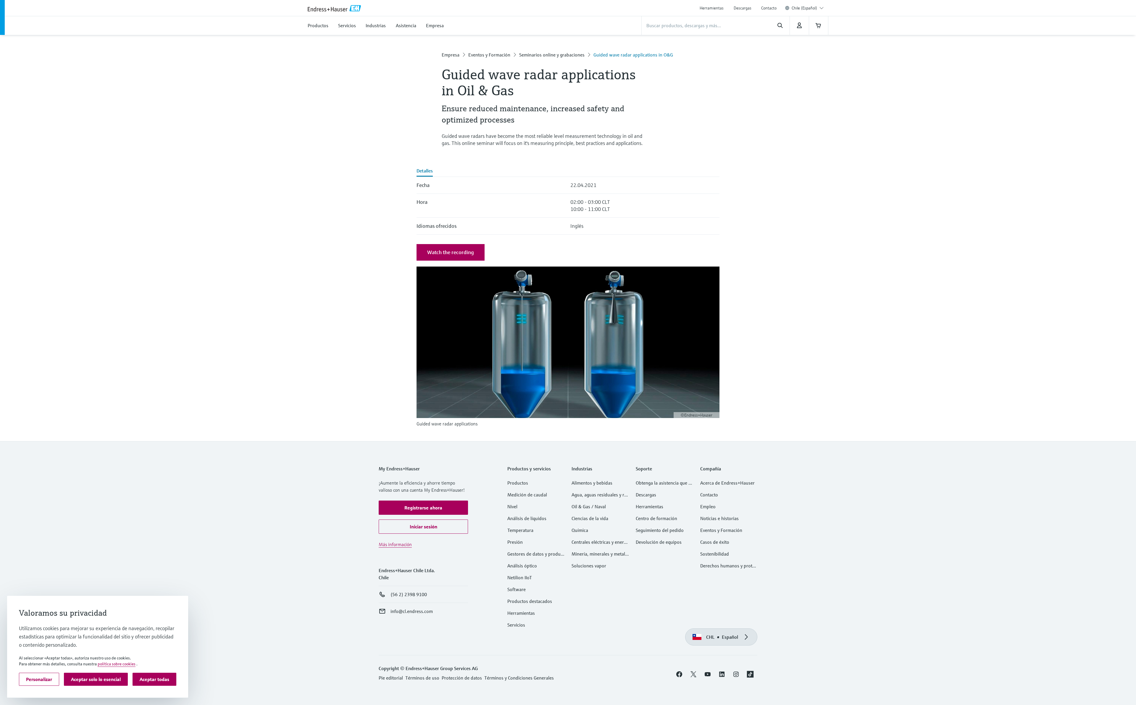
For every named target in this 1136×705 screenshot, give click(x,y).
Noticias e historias (719, 518)
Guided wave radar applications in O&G (633, 55)
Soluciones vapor (589, 566)
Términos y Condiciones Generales (519, 678)
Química (580, 530)
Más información (395, 544)
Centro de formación (656, 518)
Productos (517, 483)
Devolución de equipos (659, 542)
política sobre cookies (116, 664)
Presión (515, 542)
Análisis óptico (522, 566)
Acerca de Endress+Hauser (727, 483)
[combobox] (807, 8)
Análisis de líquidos (526, 518)
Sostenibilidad (714, 554)
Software (516, 589)
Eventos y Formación (489, 55)
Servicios (516, 625)
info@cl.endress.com (411, 611)
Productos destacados (529, 601)
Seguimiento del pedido (660, 530)
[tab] (425, 171)
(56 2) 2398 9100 (408, 594)
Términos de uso (422, 678)
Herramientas (712, 8)
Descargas (742, 8)
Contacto (769, 8)
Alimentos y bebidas (592, 483)
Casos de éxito (714, 542)
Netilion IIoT (519, 577)
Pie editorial (391, 678)
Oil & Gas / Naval (589, 506)
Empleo (708, 506)
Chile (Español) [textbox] (804, 8)
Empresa (450, 55)
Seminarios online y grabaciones (552, 55)
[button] (423, 508)
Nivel (512, 506)
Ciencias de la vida (590, 518)
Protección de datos (462, 678)
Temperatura (520, 530)
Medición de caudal (527, 495)
